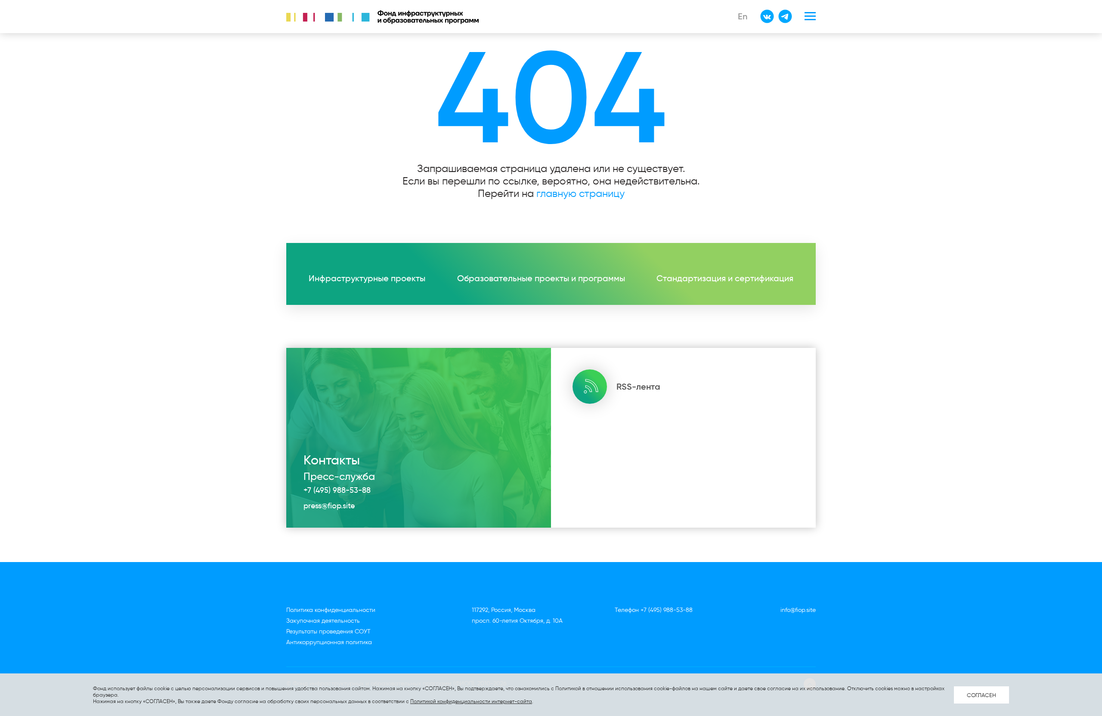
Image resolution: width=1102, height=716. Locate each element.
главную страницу (580, 193)
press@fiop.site (329, 505)
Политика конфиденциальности (330, 610)
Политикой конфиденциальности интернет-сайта (471, 701)
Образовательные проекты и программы (541, 278)
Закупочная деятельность (323, 620)
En (742, 16)
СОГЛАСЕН (981, 694)
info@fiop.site (798, 610)
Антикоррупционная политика (329, 642)
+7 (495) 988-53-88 (337, 490)
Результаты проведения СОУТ (328, 631)
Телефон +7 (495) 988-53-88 (654, 610)
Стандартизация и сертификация (724, 278)
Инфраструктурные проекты (367, 278)
